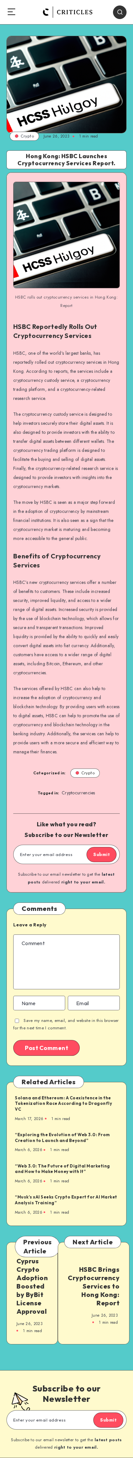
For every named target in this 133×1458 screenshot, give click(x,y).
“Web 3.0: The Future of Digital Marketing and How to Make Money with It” (62, 1168)
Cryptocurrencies (78, 793)
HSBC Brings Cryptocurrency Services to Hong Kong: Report (93, 1286)
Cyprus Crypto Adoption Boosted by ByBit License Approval (32, 1286)
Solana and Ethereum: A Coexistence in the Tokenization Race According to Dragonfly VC (63, 1103)
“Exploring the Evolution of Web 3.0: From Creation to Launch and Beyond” (62, 1137)
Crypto (27, 136)
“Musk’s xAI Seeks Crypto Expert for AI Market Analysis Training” (66, 1199)
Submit (101, 854)
